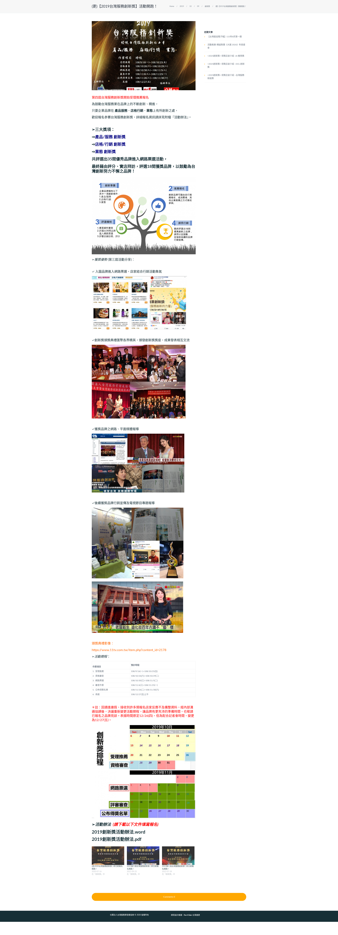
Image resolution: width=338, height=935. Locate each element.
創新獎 (207, 6)
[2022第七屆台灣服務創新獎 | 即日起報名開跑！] (178, 855)
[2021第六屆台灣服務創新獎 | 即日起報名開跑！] (143, 855)
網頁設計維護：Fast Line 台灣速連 (185, 915)
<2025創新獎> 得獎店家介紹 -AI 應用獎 (225, 56)
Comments (169, 897)
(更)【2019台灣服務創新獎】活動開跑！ (125, 6)
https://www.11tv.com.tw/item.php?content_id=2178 (129, 650)
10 (190, 6)
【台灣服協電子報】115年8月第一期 (224, 37)
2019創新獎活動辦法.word (118, 832)
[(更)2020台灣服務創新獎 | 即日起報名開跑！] (108, 855)
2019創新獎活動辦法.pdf (116, 839)
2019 (182, 6)
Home (172, 6)
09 (198, 6)
